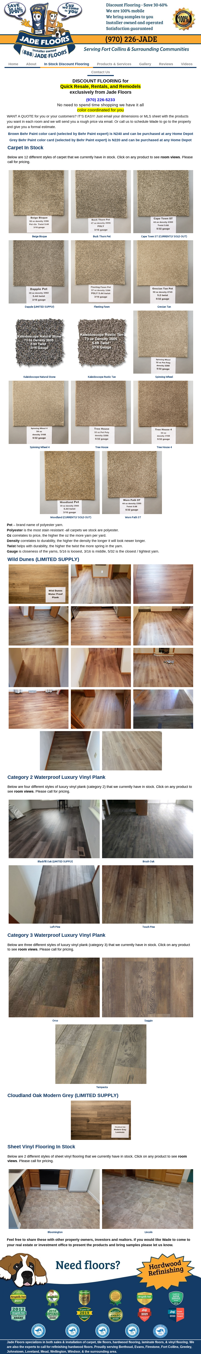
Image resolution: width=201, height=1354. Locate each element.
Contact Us (100, 72)
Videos (187, 64)
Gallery (145, 64)
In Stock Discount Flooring (66, 64)
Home (13, 64)
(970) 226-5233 (100, 99)
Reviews (166, 64)
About (31, 64)
